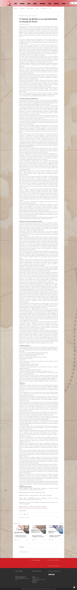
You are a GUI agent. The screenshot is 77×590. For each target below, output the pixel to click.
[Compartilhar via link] (27, 514)
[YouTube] (52, 574)
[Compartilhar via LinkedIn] (24, 514)
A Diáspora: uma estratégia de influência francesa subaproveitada (54, 536)
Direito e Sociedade (30, 8)
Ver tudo (61, 523)
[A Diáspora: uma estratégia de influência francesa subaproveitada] (55, 529)
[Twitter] (50, 574)
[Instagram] (53, 574)
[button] (61, 8)
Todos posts (16, 8)
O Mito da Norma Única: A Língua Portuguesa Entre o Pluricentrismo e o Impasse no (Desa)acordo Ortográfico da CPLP (21, 536)
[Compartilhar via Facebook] (19, 514)
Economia (37, 8)
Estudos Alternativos (44, 8)
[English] (74, 3)
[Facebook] (49, 574)
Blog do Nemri (22, 8)
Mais (50, 8)
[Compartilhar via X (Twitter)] (22, 514)
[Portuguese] (71, 3)
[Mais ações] (57, 15)
